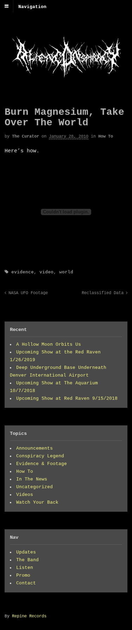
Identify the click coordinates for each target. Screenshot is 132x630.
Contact (26, 583)
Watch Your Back (37, 502)
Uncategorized (34, 487)
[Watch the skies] (66, 79)
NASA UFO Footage (27, 293)
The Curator (25, 136)
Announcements (34, 448)
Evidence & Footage (41, 463)
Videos (24, 494)
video (46, 272)
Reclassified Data (104, 293)
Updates (26, 552)
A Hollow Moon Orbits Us (48, 344)
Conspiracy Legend (40, 456)
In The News (31, 479)
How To (105, 136)
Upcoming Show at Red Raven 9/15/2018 (67, 398)
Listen (24, 567)
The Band (27, 560)
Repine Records (29, 616)
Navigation (32, 6)
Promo (23, 575)
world (66, 272)
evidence (22, 272)
